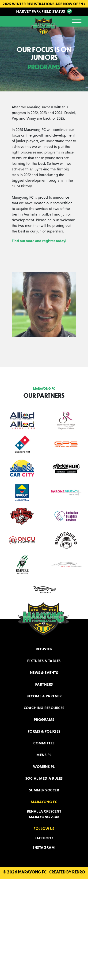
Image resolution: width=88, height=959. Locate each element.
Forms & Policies (44, 731)
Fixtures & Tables (44, 661)
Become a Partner (44, 696)
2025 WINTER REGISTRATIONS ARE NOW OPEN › (44, 4)
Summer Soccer (44, 790)
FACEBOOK (44, 838)
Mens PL (44, 755)
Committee (44, 743)
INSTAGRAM (44, 847)
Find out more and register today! (39, 241)
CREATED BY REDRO (67, 871)
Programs (44, 719)
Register (44, 649)
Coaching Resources (44, 708)
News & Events (44, 672)
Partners (44, 684)
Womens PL (44, 766)
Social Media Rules (44, 778)
